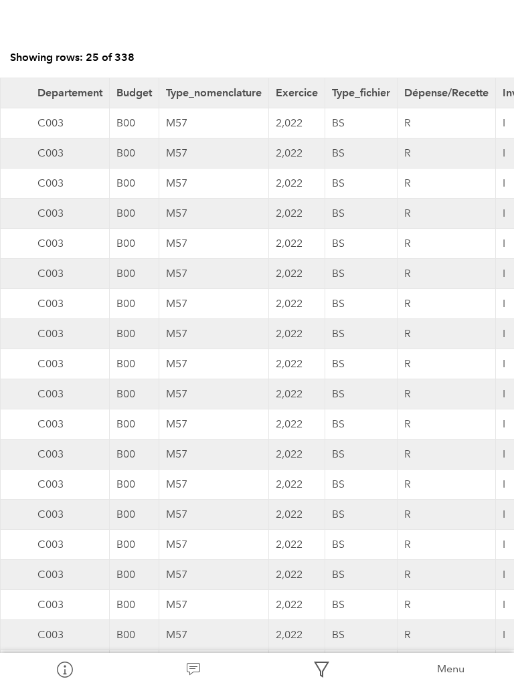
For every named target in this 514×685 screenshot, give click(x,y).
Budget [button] (134, 92)
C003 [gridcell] (50, 122)
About (64, 669)
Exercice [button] (297, 92)
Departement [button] (69, 92)
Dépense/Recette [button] (446, 92)
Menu (450, 668)
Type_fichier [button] (361, 92)
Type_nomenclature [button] (214, 92)
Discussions (192, 669)
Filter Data (321, 669)
